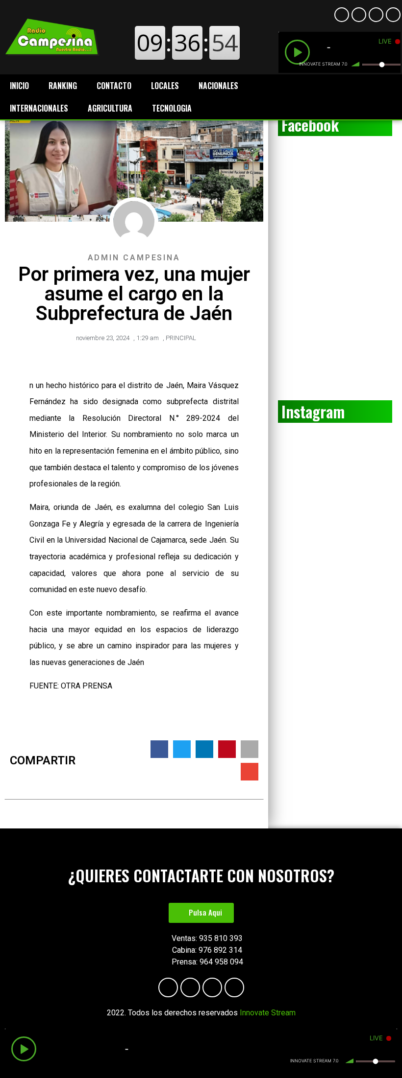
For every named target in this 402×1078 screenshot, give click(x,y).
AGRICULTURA (110, 108)
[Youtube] (359, 14)
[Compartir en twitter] (182, 749)
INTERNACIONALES (39, 108)
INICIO (19, 86)
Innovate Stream (268, 1012)
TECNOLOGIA (172, 108)
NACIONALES (218, 86)
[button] (201, 913)
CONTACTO (114, 86)
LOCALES (165, 86)
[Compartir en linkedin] (204, 749)
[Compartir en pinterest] (227, 749)
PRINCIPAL (181, 338)
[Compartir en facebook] (159, 749)
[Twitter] (393, 14)
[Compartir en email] (249, 771)
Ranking (63, 86)
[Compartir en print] (249, 749)
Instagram (313, 411)
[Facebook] (341, 14)
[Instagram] (376, 14)
